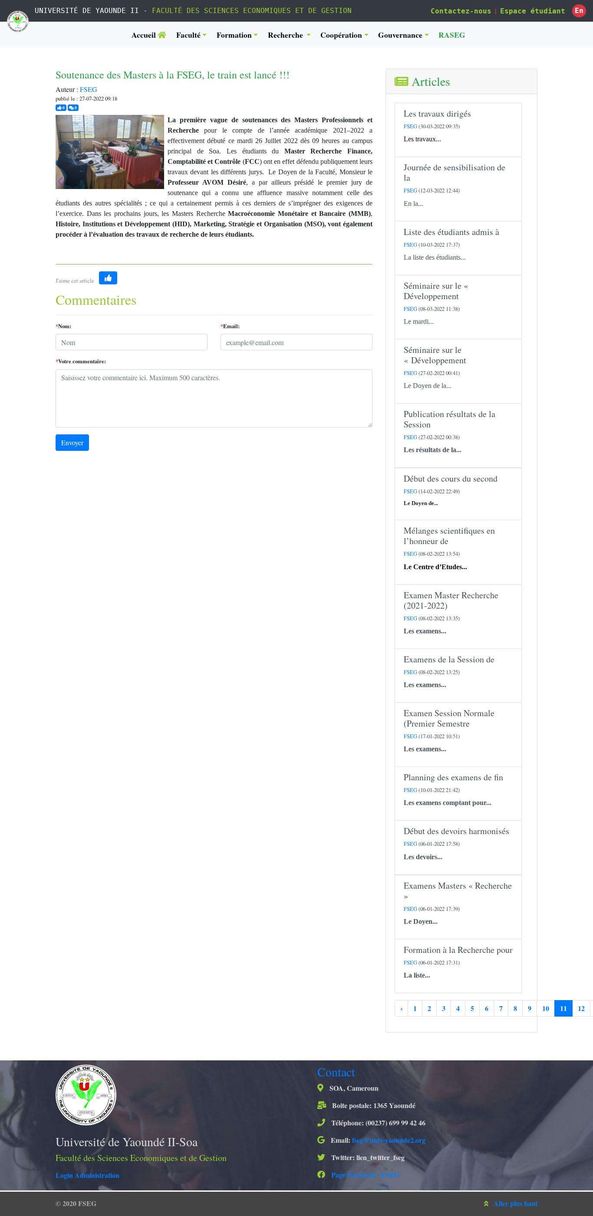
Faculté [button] (188, 34)
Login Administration (87, 1175)
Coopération (341, 34)
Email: (230, 326)
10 (545, 1008)
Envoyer (72, 442)
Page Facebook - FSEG (364, 1175)
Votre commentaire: (81, 361)
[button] (159, 181)
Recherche (286, 34)
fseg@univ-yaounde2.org (388, 1140)
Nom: (63, 326)
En (579, 11)
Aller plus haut (515, 1203)
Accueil (145, 34)
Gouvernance (400, 34)
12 (581, 1008)
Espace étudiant (532, 11)
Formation (234, 34)
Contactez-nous (461, 11)
